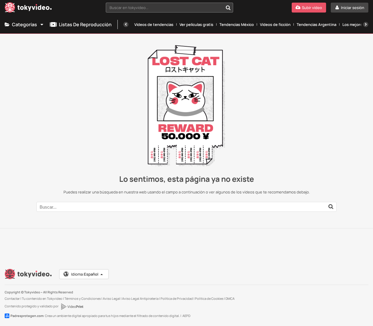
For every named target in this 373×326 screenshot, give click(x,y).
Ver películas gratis (196, 24)
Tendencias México (236, 24)
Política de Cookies (209, 298)
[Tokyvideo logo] (28, 8)
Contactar (12, 298)
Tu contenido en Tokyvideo (42, 298)
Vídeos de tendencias (153, 24)
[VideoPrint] (72, 306)
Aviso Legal (111, 298)
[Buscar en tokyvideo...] (228, 8)
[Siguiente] (365, 24)
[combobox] (169, 8)
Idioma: (84, 274)
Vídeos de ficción (275, 24)
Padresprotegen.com (27, 315)
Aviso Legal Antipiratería (140, 298)
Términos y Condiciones (82, 298)
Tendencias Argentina (316, 24)
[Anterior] (126, 24)
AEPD (186, 315)
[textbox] (164, 7)
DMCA (230, 298)
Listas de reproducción (85, 24)
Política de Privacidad (177, 298)
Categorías (24, 24)
